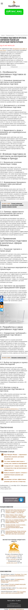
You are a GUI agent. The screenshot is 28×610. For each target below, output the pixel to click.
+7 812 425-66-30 (11, 559)
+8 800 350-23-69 (11, 563)
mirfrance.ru (12, 609)
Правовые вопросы (10, 35)
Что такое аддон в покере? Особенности (14, 588)
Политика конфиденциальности (14, 606)
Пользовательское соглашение (14, 605)
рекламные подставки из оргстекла (13, 49)
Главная (3, 35)
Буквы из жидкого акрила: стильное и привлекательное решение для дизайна (15, 475)
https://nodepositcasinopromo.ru (9, 409)
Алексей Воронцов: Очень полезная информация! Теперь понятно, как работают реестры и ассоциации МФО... (13, 533)
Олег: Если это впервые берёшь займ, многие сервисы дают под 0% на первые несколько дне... (16, 521)
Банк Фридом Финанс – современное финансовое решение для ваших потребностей (15, 457)
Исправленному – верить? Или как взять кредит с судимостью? (13, 580)
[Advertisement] (14, 25)
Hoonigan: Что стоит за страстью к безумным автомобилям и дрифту (14, 575)
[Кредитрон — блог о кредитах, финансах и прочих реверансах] (14, 3)
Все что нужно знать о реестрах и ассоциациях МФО (13, 592)
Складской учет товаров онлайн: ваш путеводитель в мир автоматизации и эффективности (15, 468)
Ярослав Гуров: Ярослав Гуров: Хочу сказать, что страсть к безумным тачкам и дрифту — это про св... (15, 511)
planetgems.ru (20, 609)
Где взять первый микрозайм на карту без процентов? (13, 584)
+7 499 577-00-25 (11, 556)
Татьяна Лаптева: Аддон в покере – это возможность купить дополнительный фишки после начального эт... (13, 527)
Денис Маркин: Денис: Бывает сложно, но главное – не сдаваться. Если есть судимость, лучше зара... (15, 516)
